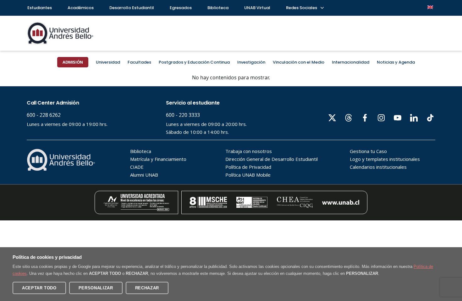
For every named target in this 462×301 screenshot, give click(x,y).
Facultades (139, 62)
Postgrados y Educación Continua (194, 62)
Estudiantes (39, 8)
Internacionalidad (350, 62)
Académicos (81, 8)
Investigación (251, 62)
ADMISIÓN (73, 62)
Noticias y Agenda (396, 62)
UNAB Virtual (257, 8)
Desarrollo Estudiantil (131, 8)
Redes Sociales (302, 8)
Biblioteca (217, 8)
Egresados (181, 8)
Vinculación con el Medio (298, 62)
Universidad (108, 62)
